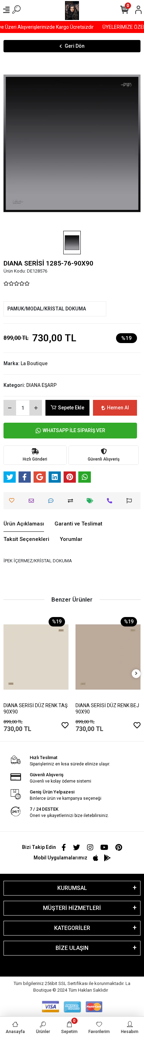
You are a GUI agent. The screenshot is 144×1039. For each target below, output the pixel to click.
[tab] (23, 524)
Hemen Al (118, 407)
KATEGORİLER (72, 928)
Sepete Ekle (71, 407)
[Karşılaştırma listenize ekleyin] (72, 500)
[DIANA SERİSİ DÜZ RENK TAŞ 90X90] (36, 657)
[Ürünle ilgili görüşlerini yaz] (52, 500)
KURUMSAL (72, 888)
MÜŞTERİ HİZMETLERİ (72, 908)
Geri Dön (75, 46)
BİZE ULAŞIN (72, 948)
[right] (136, 673)
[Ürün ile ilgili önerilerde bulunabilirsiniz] (131, 500)
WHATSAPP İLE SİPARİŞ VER (74, 430)
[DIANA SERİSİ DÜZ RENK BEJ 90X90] (108, 657)
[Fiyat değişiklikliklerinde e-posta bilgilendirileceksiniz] (92, 500)
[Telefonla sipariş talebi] (111, 500)
